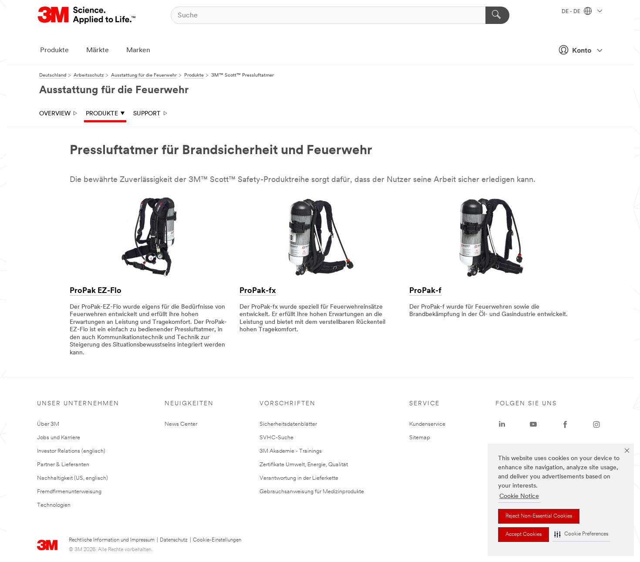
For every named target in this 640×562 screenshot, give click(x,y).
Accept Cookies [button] (523, 534)
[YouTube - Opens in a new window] (533, 424)
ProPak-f (425, 291)
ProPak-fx (257, 291)
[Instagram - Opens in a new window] (596, 424)
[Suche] (497, 15)
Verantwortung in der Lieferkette (298, 478)
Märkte (97, 50)
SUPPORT (147, 114)
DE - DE (572, 11)
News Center (181, 424)
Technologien (54, 505)
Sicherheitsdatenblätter (288, 424)
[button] (581, 534)
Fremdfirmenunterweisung (69, 492)
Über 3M (48, 424)
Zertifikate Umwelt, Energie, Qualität (303, 465)
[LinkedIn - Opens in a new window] (502, 424)
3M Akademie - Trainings (290, 451)
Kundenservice (427, 424)
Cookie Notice (519, 496)
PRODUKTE (102, 114)
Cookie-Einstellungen (217, 540)
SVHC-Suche (276, 438)
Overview (55, 114)
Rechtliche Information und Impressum (112, 540)
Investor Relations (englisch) (71, 451)
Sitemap (419, 438)
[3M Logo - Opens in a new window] (87, 15)
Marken (138, 50)
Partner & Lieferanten (63, 465)
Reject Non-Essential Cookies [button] (538, 516)
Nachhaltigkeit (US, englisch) (72, 478)
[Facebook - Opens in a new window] (565, 424)
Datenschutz (174, 540)
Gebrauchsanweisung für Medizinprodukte (311, 492)
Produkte (54, 50)
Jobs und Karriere (58, 438)
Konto (581, 50)
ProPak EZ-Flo (95, 291)
